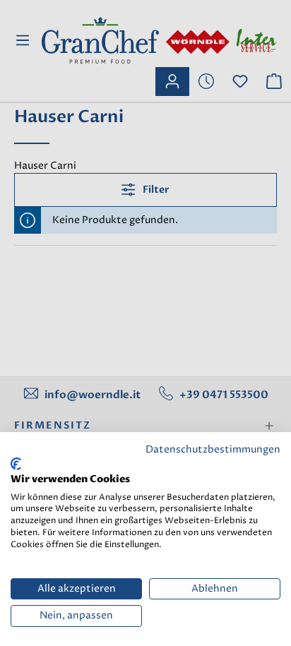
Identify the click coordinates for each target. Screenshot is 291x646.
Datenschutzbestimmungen (213, 449)
